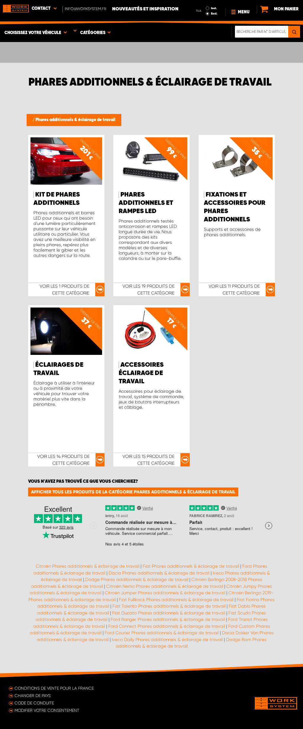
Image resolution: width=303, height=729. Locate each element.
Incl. (214, 8)
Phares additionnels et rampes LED (146, 203)
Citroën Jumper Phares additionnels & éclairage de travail (165, 593)
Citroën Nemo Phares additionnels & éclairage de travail (164, 586)
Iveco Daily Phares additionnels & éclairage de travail (167, 639)
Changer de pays (32, 695)
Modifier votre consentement (46, 710)
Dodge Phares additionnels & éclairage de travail (136, 579)
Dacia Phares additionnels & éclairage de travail (159, 573)
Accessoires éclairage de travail (141, 373)
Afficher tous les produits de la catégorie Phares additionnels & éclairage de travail (133, 492)
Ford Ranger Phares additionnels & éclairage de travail (168, 619)
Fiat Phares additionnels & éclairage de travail (191, 566)
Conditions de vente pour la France (54, 688)
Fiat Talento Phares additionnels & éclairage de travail (168, 606)
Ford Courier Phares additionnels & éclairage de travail (162, 632)
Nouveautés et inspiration (145, 9)
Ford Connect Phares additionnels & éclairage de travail (166, 626)
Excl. (214, 13)
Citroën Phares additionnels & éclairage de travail (87, 566)
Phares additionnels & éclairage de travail (75, 120)
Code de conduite (34, 703)
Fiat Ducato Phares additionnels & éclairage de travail (168, 613)
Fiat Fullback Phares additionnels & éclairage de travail (176, 599)
